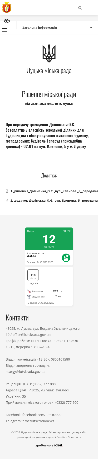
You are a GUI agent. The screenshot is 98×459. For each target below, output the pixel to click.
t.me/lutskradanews (38, 421)
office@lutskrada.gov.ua (32, 334)
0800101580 (60, 359)
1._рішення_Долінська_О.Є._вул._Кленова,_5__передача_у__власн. (51, 191)
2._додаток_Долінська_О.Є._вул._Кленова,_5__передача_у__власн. (51, 200)
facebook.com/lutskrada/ (42, 415)
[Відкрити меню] (4, 29)
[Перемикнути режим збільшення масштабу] (7, 20)
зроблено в (44, 445)
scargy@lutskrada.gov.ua (25, 371)
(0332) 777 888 (44, 384)
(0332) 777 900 (66, 402)
